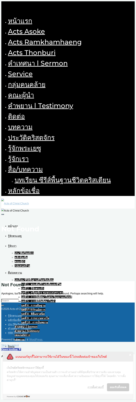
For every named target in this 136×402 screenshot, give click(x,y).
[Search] (20, 301)
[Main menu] (2, 214)
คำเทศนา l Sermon (19, 328)
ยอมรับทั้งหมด (118, 387)
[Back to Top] (2, 305)
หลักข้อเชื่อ (14, 320)
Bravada (20, 339)
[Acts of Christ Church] (15, 203)
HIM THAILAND (17, 332)
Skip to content (10, 345)
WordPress (35, 339)
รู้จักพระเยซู (15, 315)
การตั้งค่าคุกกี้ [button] (96, 387)
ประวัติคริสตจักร (17, 324)
